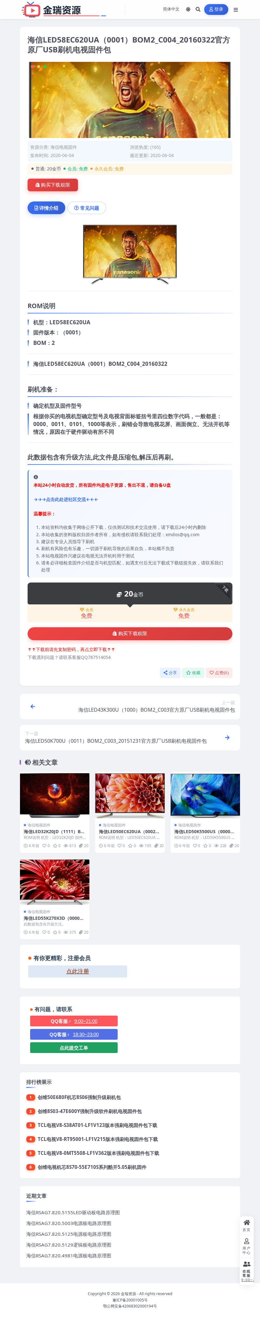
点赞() (222, 672)
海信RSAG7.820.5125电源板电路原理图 (68, 1234)
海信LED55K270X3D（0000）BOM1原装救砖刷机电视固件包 (55, 921)
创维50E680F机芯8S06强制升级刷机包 (79, 1097)
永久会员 (186, 610)
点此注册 (77, 971)
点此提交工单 (74, 1047)
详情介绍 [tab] (48, 208)
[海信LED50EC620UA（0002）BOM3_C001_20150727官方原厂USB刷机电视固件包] (130, 795)
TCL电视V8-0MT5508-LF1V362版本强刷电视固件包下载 (98, 1153)
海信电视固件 (63, 147)
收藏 (196, 672)
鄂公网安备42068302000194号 (130, 1306)
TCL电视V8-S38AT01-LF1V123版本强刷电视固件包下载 (97, 1125)
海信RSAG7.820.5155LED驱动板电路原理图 (73, 1212)
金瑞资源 (128, 1293)
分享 (173, 672)
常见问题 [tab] (89, 208)
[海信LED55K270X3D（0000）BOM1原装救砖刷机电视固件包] (54, 882)
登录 (219, 9)
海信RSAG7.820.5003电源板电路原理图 (68, 1223)
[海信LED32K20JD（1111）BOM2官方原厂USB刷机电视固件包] (54, 795)
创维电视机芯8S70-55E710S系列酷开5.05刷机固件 (92, 1167)
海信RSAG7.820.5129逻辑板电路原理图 (68, 1244)
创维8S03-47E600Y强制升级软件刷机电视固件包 (90, 1111)
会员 (89, 610)
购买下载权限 (55, 185)
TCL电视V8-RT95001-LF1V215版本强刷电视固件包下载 (98, 1139)
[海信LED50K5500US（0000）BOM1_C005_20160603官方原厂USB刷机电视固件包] (205, 795)
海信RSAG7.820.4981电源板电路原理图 (68, 1255)
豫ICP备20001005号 (130, 1300)
